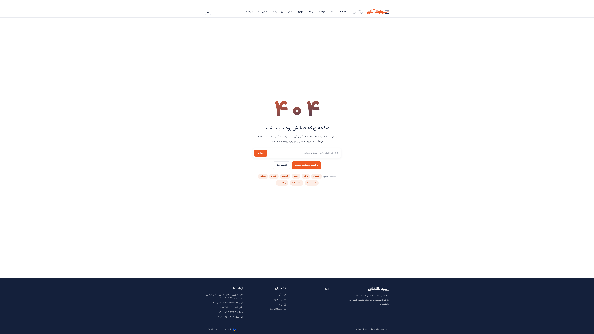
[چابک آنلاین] (362, 289)
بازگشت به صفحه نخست (306, 165)
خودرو (300, 11)
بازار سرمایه (278, 11)
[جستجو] (208, 12)
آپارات (280, 304)
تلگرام (280, 294)
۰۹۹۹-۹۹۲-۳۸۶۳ (225, 317)
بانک (332, 11)
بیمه (322, 11)
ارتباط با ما (248, 11)
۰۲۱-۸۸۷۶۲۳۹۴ (224, 307)
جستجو (260, 153)
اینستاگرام (278, 299)
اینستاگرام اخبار (275, 309)
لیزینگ (311, 11)
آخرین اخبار (281, 165)
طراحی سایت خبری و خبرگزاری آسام (218, 329)
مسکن (290, 11)
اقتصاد (343, 11)
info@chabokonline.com (225, 302)
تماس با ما (263, 11)
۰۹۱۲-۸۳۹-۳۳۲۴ (227, 312)
